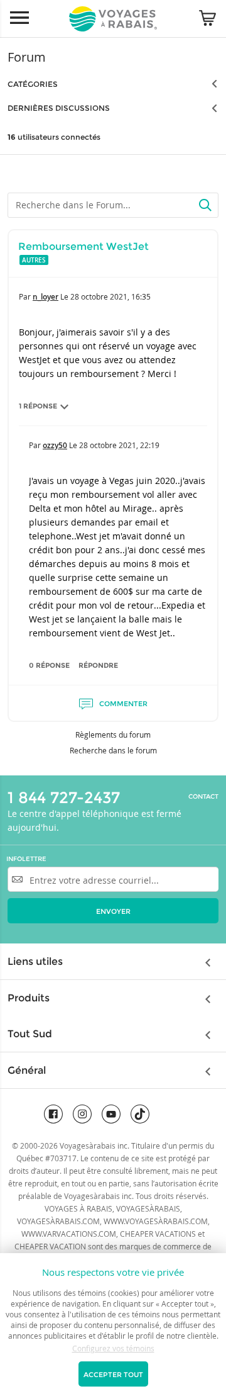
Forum (27, 56)
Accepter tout (113, 1374)
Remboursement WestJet (83, 246)
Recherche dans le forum (113, 750)
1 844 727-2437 (64, 797)
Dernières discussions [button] (59, 108)
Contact (203, 797)
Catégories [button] (33, 84)
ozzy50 (55, 445)
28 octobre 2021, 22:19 (119, 445)
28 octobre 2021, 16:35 (110, 296)
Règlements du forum (113, 734)
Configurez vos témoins (113, 1348)
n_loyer (45, 296)
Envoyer (113, 911)
